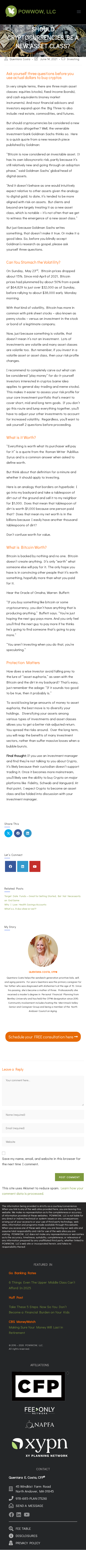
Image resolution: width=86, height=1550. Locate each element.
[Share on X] (8, 833)
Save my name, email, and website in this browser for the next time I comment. (41, 1161)
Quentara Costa (20, 59)
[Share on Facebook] (18, 833)
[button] (78, 11)
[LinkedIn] (22, 866)
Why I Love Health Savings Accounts (25, 904)
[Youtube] (34, 866)
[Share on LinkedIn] (28, 833)
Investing (73, 59)
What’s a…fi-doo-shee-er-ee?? (20, 908)
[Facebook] (10, 866)
